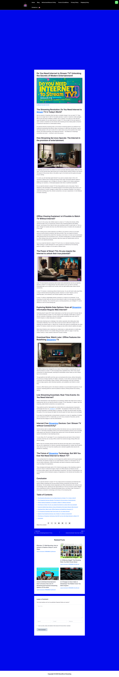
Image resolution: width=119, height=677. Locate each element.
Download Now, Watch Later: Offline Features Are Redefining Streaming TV (55, 509)
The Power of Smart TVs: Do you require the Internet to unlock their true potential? (57, 504)
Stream (40, 112)
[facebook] (48, 523)
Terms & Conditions (63, 2)
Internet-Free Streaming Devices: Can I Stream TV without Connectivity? (55, 513)
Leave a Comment (40, 551)
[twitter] (52, 523)
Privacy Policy (74, 2)
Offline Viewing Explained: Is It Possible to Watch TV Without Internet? (54, 502)
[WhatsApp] (66, 523)
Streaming (76, 307)
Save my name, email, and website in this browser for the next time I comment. (54, 625)
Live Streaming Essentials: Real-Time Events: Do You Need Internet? (54, 511)
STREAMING (47, 551)
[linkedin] (55, 523)
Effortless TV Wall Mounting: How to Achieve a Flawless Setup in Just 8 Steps (47, 547)
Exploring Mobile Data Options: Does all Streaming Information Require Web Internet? (58, 507)
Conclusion (40, 518)
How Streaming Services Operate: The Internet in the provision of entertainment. (57, 500)
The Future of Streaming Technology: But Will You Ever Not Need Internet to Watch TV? (58, 516)
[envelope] (59, 523)
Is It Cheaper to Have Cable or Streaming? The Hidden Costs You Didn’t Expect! (70, 583)
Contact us (34, 7)
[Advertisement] (59, 23)
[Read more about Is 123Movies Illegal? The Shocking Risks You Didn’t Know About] (71, 550)
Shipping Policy (85, 2)
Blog (38, 2)
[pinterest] (62, 523)
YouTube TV (52, 408)
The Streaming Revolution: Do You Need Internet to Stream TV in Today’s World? (57, 498)
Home (33, 2)
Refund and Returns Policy (49, 2)
